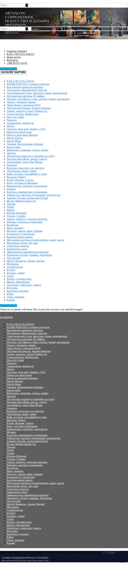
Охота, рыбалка (15, 540)
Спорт (10, 519)
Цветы (10, 369)
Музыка (11, 432)
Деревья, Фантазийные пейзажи (25, 387)
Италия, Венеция (16, 456)
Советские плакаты (18, 489)
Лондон (11, 447)
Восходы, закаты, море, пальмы (24, 474)
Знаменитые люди (17, 492)
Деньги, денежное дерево (21, 345)
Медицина (13, 507)
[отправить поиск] (26, 5)
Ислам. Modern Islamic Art (21, 444)
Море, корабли (15, 471)
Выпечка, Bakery (16, 420)
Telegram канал (8, 68)
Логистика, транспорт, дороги (24, 528)
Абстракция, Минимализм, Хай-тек (27, 333)
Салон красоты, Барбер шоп (22, 357)
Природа (12, 363)
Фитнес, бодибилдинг (19, 522)
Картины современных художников (27, 435)
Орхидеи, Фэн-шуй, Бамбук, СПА (26, 372)
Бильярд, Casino (16, 516)
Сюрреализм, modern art (20, 366)
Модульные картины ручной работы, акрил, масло (35, 483)
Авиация (12, 408)
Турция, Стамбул (16, 459)
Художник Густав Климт (21, 477)
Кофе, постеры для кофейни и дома (27, 417)
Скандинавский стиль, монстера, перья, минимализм (37, 336)
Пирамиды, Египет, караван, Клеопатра (29, 498)
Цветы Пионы (15, 381)
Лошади (11, 396)
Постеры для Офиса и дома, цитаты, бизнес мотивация (38, 342)
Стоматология (15, 510)
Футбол (11, 513)
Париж (10, 453)
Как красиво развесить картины (25, 330)
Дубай (10, 450)
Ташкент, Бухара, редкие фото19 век (27, 441)
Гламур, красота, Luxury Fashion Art (27, 354)
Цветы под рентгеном (19, 375)
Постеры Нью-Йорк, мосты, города (27, 402)
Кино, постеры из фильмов (22, 426)
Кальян (11, 543)
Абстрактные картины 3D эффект (26, 339)
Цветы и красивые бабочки (22, 378)
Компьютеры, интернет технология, (27, 429)
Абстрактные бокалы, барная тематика (29, 351)
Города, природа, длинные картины (27, 462)
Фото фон (12, 531)
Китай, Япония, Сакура (20, 423)
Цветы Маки (14, 384)
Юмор (10, 537)
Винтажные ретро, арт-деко (22, 486)
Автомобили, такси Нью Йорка (24, 405)
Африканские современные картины (27, 495)
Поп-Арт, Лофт (15, 360)
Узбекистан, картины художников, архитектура (33, 438)
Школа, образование (18, 525)
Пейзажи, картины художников (24, 465)
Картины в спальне (18, 534)
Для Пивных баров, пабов (21, 414)
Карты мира (13, 390)
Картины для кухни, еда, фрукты (25, 411)
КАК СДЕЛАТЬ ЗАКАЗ (20, 324)
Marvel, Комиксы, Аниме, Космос (26, 504)
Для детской (13, 501)
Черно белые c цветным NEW (24, 348)
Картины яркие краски (20, 480)
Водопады (12, 468)
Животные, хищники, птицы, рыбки (27, 393)
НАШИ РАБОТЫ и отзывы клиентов (28, 327)
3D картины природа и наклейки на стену (31, 399)
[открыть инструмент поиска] (0, 1)
